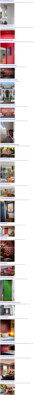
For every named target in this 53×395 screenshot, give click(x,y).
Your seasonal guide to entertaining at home (8, 65)
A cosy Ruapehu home (4, 316)
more (33, 2)
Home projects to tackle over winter (7, 277)
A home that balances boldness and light (7, 104)
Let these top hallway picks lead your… (7, 198)
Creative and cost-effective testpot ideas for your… (9, 144)
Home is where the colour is (5, 158)
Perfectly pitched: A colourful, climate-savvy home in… (10, 302)
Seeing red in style (3, 223)
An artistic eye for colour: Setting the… (7, 356)
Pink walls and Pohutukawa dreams (6, 0)
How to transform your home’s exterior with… (9, 79)
